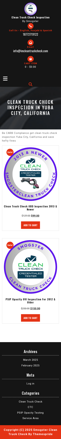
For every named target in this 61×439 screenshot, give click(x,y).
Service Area (31, 418)
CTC (30, 407)
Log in (30, 383)
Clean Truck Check (30, 401)
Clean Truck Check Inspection (31, 17)
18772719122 (30, 34)
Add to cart (30, 225)
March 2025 (30, 359)
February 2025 (30, 365)
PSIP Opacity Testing (30, 412)
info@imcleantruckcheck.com (30, 51)
